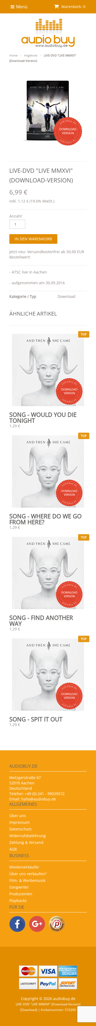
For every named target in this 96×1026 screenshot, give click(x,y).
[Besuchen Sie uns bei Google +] (37, 924)
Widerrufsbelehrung (27, 835)
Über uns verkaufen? (27, 873)
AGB (13, 849)
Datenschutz (20, 829)
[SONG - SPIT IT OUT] (48, 674)
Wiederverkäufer (24, 867)
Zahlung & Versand (26, 842)
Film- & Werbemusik (27, 880)
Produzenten (20, 893)
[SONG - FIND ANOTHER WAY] (48, 573)
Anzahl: (16, 216)
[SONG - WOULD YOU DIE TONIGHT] (48, 370)
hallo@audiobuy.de (38, 799)
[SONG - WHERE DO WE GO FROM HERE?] (48, 471)
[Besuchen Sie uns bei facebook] (17, 924)
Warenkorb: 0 (72, 6)
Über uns (17, 815)
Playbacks (18, 900)
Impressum (19, 822)
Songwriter (19, 887)
